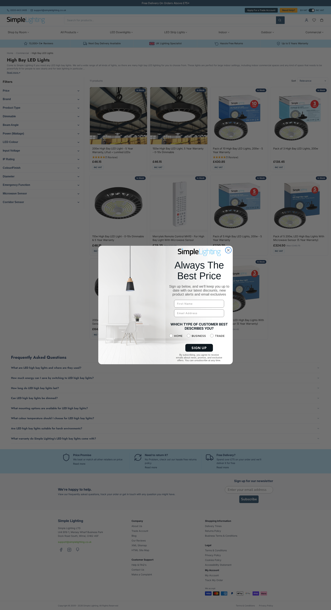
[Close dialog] (228, 250)
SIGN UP (199, 348)
